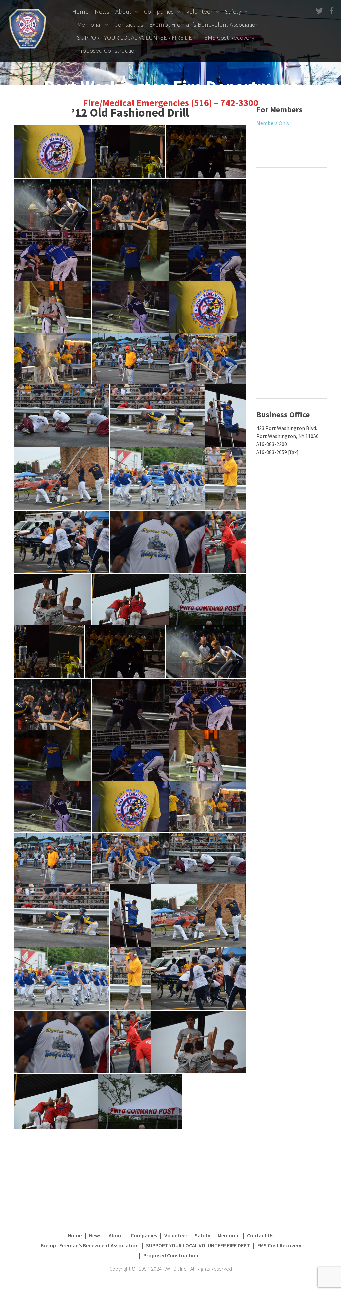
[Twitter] (318, 11)
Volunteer (199, 11)
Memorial (89, 24)
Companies (159, 11)
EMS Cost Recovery (229, 37)
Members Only (272, 123)
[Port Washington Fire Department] (28, 28)
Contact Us (128, 24)
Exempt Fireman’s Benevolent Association (204, 24)
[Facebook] (330, 11)
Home (80, 11)
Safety (233, 11)
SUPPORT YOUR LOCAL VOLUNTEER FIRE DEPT (137, 37)
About (123, 11)
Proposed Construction (107, 50)
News (102, 11)
